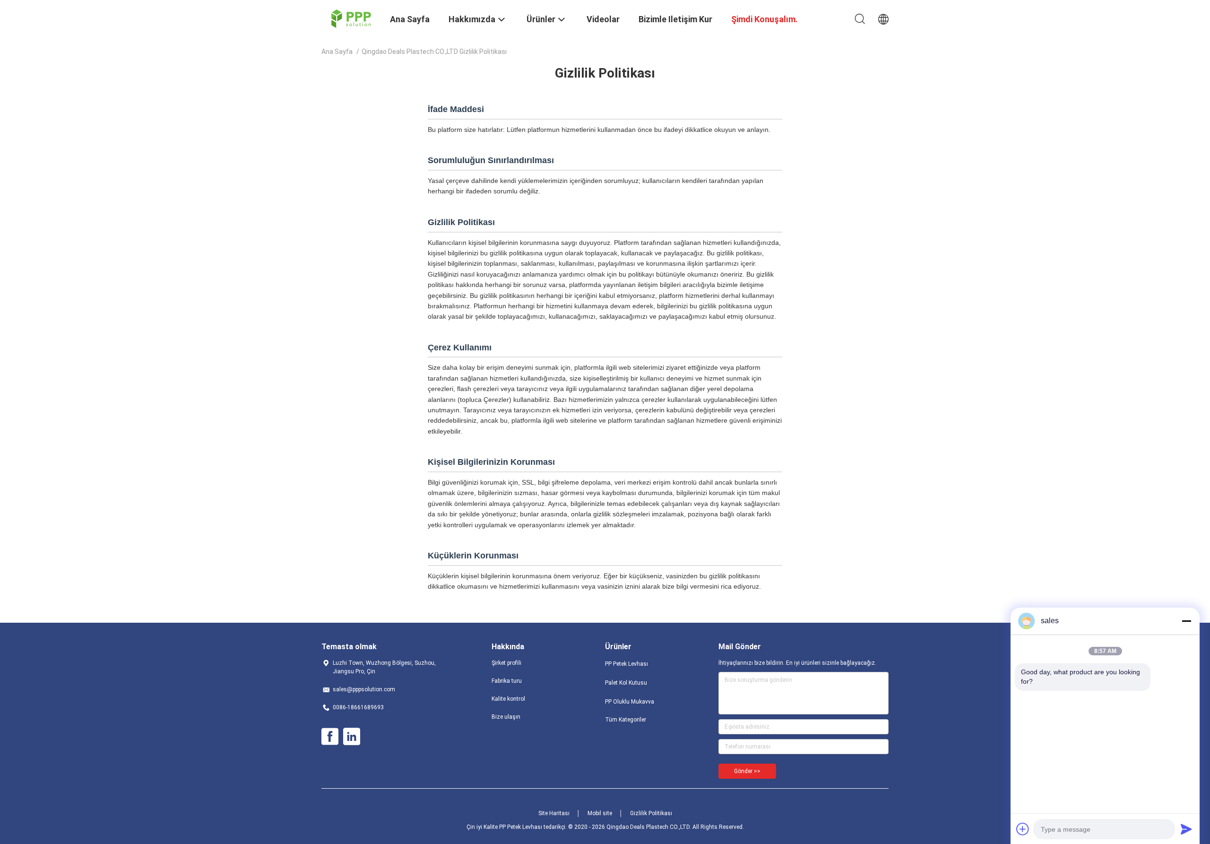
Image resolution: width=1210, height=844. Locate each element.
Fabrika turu (507, 681)
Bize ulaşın (506, 716)
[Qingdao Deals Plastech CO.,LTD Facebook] (329, 736)
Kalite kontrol (508, 699)
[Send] (1186, 828)
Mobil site (600, 813)
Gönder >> (747, 771)
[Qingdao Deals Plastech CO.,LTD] (350, 18)
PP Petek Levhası (626, 664)
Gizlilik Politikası (651, 813)
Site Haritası (554, 813)
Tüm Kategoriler (625, 719)
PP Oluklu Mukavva (629, 701)
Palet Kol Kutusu (626, 682)
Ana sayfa (337, 51)
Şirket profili (506, 663)
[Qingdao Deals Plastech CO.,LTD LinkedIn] (351, 736)
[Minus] (1186, 620)
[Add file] (1022, 828)
